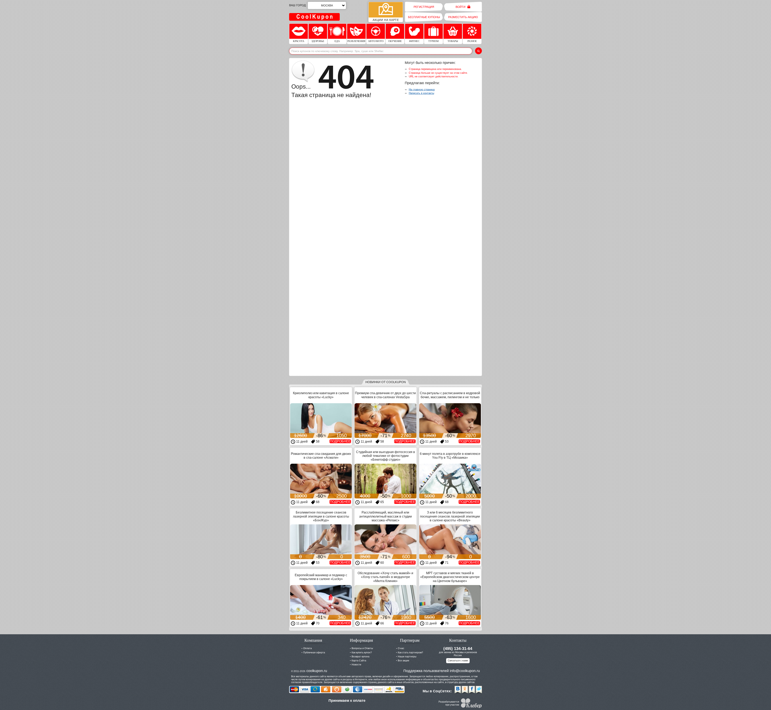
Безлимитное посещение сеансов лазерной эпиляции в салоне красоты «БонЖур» (321, 516)
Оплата (307, 648)
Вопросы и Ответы (362, 648)
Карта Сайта (359, 660)
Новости (356, 664)
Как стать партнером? (410, 652)
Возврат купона (360, 656)
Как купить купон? (362, 652)
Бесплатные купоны (424, 17)
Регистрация (424, 6)
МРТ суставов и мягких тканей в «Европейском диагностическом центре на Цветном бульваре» (450, 576)
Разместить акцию (463, 17)
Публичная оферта (314, 652)
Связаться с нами (458, 660)
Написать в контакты (421, 93)
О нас (401, 648)
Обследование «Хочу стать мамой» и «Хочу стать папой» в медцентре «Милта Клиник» (385, 576)
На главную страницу (422, 89)
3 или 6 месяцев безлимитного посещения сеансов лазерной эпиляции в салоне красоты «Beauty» (450, 516)
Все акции (403, 660)
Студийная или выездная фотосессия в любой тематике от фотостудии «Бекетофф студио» (385, 455)
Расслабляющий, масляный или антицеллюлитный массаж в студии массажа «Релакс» (385, 516)
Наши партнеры (407, 656)
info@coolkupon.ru (465, 671)
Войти (461, 6)
